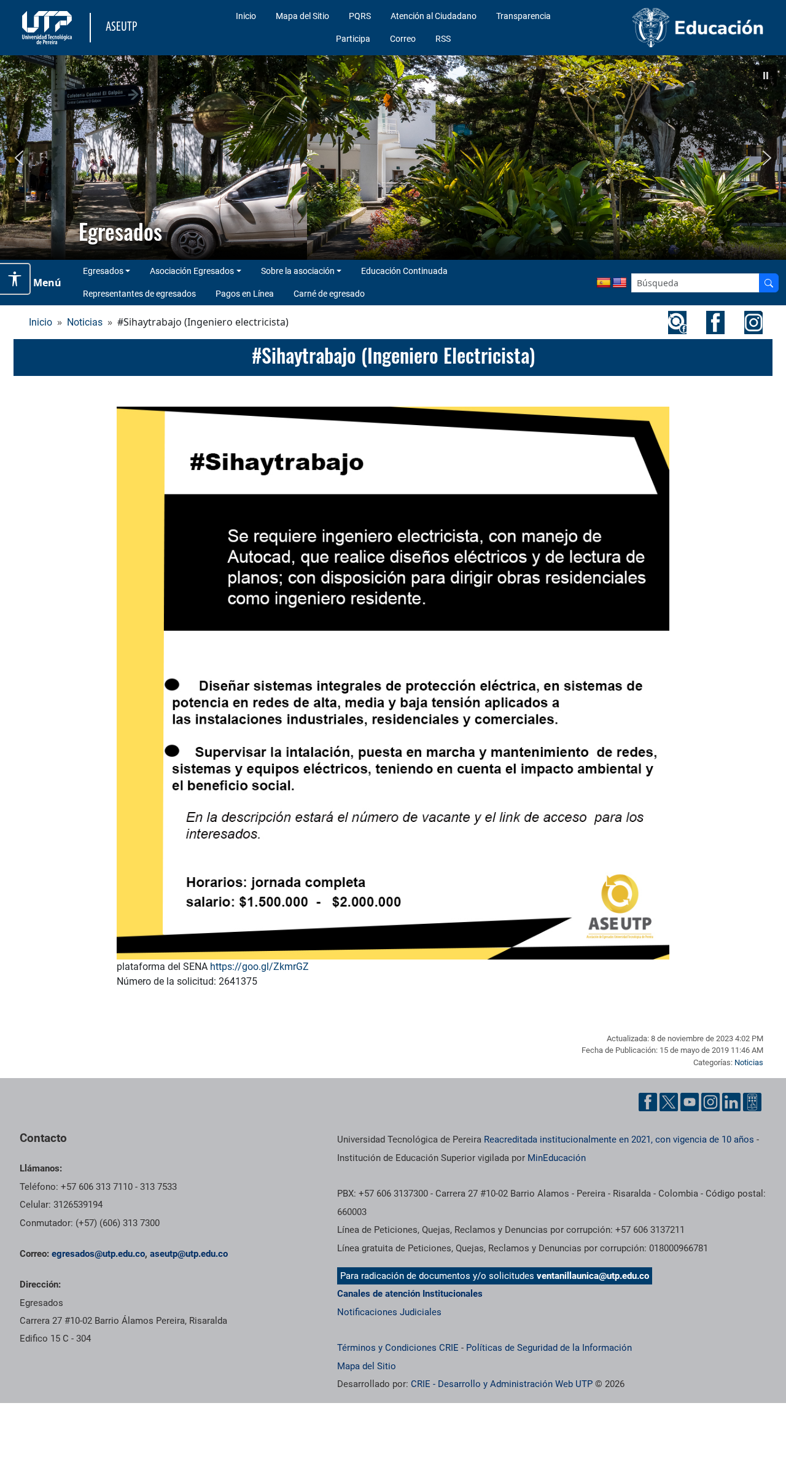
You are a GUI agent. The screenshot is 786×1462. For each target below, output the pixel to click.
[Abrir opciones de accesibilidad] (15, 279)
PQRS (360, 16)
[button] (766, 75)
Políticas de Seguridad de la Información (549, 1347)
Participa (353, 39)
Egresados (103, 271)
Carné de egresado (329, 294)
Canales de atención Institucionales (410, 1293)
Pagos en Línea (245, 294)
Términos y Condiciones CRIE (398, 1347)
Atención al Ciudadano (434, 16)
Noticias (85, 322)
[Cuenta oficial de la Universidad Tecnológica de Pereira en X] (669, 1102)
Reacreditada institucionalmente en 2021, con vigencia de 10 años (619, 1139)
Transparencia (523, 16)
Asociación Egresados (192, 271)
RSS (443, 39)
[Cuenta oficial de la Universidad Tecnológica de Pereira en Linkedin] (731, 1102)
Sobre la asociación (298, 271)
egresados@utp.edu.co (98, 1253)
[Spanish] (603, 283)
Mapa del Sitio (302, 16)
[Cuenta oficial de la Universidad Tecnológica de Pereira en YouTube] (689, 1102)
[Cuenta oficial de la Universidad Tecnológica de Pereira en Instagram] (710, 1102)
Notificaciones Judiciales (389, 1312)
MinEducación (556, 1157)
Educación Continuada (404, 271)
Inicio (246, 16)
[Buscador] (769, 282)
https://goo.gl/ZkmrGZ (259, 966)
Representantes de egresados (139, 294)
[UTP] (48, 27)
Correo (403, 39)
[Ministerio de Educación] (682, 27)
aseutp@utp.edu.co (189, 1253)
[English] (619, 283)
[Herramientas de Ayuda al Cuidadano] (752, 1102)
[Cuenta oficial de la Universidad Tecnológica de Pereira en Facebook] (648, 1102)
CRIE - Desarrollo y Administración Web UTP (502, 1384)
